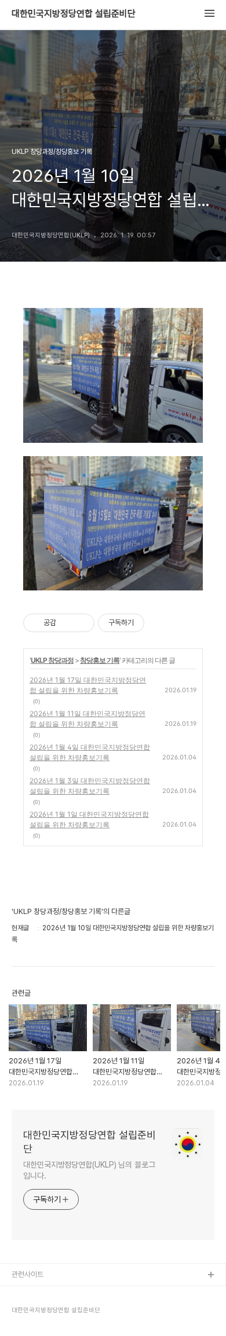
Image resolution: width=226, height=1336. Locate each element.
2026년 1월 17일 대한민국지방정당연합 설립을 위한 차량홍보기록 (88, 685)
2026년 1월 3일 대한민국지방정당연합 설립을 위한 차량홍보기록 (90, 785)
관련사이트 (27, 1274)
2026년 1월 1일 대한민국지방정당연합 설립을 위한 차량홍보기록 (89, 819)
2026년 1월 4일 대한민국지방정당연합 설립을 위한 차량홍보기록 (90, 752)
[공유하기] (67, 623)
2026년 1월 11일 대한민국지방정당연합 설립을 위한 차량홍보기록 (87, 718)
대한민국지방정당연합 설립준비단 (74, 14)
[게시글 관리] (81, 623)
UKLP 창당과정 (52, 660)
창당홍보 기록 (99, 660)
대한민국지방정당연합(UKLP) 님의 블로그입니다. (89, 1170)
